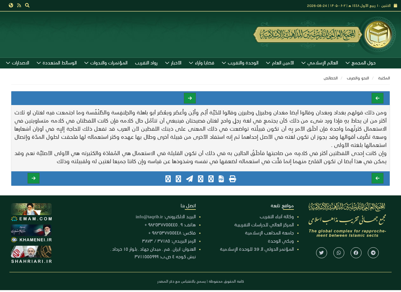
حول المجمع (364, 62)
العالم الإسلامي (322, 62)
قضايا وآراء (204, 62)
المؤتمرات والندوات (109, 62)
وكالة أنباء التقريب (277, 216)
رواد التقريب (146, 62)
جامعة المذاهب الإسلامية (269, 232)
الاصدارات (20, 62)
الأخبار (176, 62)
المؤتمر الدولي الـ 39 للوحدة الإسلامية (257, 249)
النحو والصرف (358, 77)
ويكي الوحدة (281, 241)
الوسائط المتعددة (60, 62)
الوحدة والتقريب (243, 62)
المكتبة (384, 77)
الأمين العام (283, 62)
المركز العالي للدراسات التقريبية (264, 224)
